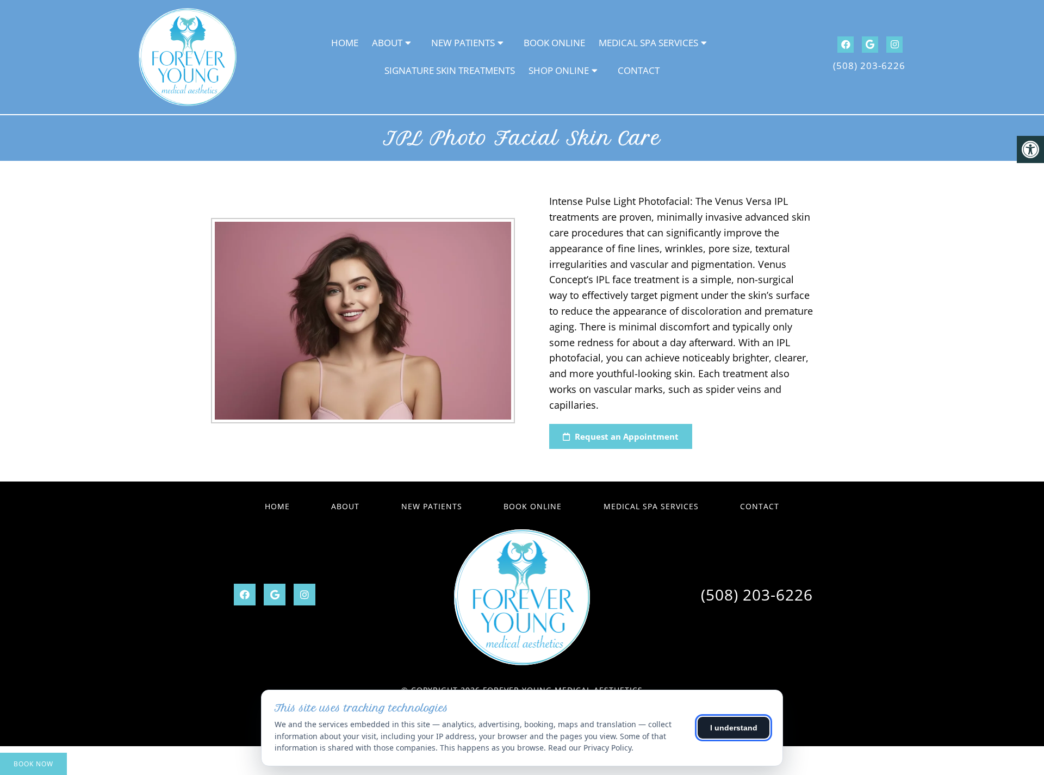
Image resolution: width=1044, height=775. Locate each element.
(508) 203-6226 (869, 65)
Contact (639, 70)
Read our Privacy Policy (589, 747)
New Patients (463, 42)
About (387, 42)
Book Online (554, 42)
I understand (733, 727)
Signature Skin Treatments (449, 70)
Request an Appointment (626, 436)
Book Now (33, 763)
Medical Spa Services (648, 42)
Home (344, 42)
